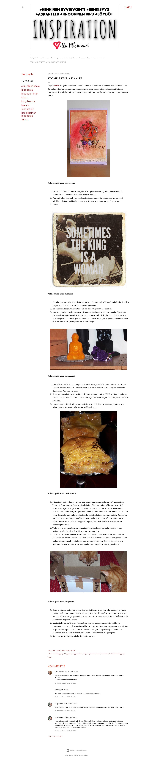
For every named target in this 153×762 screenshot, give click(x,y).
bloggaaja (27, 89)
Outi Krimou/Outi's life (64, 672)
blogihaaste (28, 101)
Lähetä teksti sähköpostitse (66, 650)
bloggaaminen (29, 93)
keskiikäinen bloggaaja (28, 114)
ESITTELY (43, 62)
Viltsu (24, 119)
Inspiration (27, 109)
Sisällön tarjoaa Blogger (78, 750)
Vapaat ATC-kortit (57, 62)
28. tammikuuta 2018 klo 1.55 (65, 711)
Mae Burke (84, 755)
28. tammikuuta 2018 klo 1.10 (65, 697)
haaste (25, 105)
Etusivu (34, 62)
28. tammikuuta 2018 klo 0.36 (65, 683)
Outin (56, 85)
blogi (24, 97)
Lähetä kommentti (55, 736)
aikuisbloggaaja (30, 86)
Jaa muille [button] (27, 74)
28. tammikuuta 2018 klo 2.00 (65, 731)
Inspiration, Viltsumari (64, 704)
